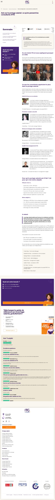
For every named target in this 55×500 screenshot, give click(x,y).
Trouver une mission (8, 59)
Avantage (4, 473)
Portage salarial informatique (7, 441)
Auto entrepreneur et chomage (8, 452)
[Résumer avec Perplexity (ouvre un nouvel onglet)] (47, 29)
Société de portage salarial (7, 434)
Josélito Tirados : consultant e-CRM (31, 262)
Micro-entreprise (5, 453)
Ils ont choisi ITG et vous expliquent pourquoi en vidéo (9, 34)
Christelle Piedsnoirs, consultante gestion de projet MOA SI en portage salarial (37, 268)
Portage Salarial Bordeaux (7, 464)
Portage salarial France (6, 439)
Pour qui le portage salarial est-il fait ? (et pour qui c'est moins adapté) (9, 40)
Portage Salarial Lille (6, 465)
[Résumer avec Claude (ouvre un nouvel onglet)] (38, 29)
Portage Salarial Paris (6, 461)
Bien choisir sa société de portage (8, 474)
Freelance (4, 448)
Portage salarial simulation (7, 433)
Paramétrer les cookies (27, 494)
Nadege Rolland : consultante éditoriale (32, 255)
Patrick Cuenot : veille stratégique (31, 258)
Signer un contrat (9, 55)
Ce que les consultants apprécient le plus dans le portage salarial (9, 37)
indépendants (9, 456)
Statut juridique (5, 455)
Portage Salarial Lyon (6, 462)
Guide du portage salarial (7, 446)
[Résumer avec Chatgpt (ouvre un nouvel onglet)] (30, 29)
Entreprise (4, 469)
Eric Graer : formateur (28, 265)
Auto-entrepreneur (5, 450)
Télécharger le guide (10, 330)
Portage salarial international (7, 436)
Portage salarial (5, 431)
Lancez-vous (9, 70)
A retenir (4, 42)
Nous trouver (5, 458)
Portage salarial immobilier (7, 440)
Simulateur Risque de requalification (9, 475)
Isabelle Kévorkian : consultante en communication (34, 253)
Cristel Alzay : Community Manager (31, 251)
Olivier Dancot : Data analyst (30, 270)
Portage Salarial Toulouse (7, 466)
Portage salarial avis (6, 437)
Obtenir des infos (8, 58)
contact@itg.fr (8, 417)
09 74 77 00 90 (8, 418)
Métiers (3, 443)
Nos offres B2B (5, 471)
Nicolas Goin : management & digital (31, 260)
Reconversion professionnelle (7, 444)
